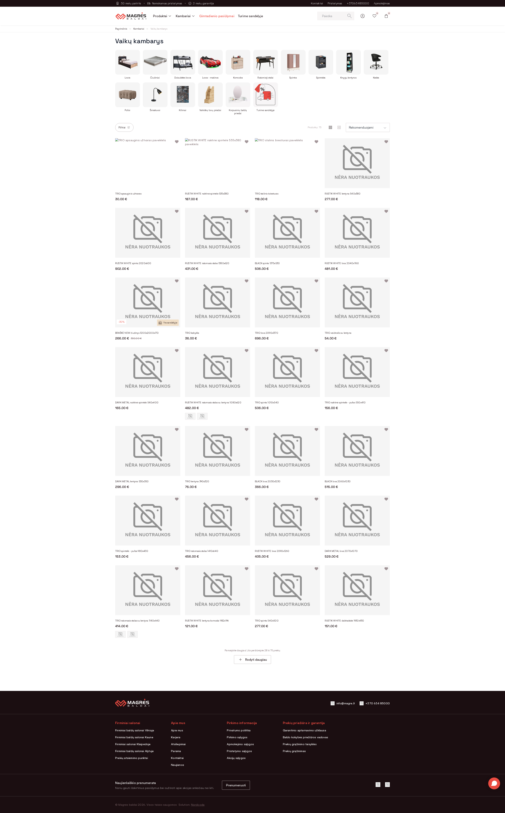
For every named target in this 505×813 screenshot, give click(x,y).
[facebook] (378, 784)
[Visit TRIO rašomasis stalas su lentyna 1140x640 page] (147, 590)
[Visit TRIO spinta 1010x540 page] (287, 372)
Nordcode (198, 804)
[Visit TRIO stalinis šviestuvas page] (287, 163)
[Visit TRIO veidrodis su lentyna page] (357, 302)
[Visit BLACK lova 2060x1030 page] (357, 451)
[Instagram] (387, 784)
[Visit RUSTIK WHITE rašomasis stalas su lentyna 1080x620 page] (217, 372)
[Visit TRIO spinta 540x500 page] (287, 590)
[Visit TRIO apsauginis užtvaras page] (147, 163)
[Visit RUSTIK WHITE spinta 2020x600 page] (147, 233)
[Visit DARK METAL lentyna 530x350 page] (147, 451)
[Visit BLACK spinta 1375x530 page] (287, 233)
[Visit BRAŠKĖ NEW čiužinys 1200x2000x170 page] (147, 302)
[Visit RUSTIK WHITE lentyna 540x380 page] (357, 163)
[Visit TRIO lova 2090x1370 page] (287, 302)
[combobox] (368, 127)
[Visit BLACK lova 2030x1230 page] (287, 451)
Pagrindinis (121, 28)
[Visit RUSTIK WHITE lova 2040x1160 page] (357, 233)
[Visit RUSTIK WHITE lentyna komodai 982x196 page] (217, 590)
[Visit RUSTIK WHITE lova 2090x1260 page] (287, 521)
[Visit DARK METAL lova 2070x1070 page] (357, 521)
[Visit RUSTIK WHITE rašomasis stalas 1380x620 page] (217, 233)
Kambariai (138, 28)
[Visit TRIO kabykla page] (217, 302)
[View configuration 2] (202, 416)
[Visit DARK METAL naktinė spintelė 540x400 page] (147, 372)
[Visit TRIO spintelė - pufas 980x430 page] (147, 521)
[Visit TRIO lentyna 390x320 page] (217, 451)
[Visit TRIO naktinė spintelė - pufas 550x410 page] (357, 372)
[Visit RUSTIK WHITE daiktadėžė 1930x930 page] (357, 590)
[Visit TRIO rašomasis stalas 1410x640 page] (217, 521)
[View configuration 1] (190, 416)
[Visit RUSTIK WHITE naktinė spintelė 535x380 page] (217, 163)
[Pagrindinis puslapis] (131, 16)
